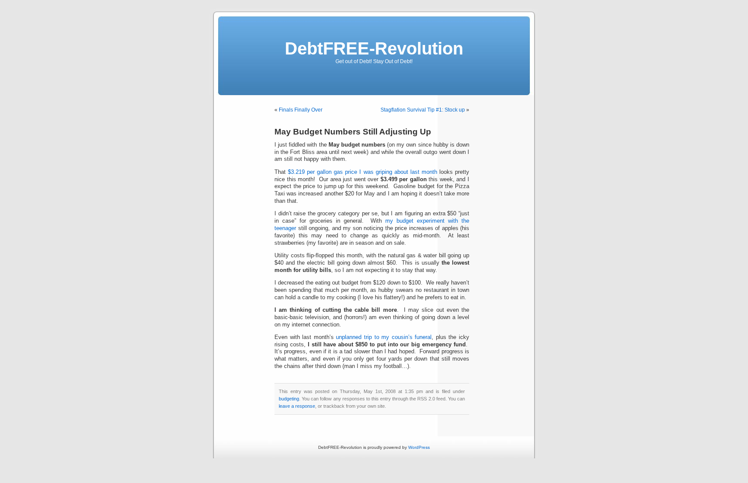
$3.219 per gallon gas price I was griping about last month (362, 172)
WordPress (419, 447)
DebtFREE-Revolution (374, 48)
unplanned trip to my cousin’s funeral (384, 337)
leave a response (297, 406)
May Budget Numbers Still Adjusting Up (352, 131)
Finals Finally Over (300, 110)
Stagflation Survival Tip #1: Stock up (422, 110)
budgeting (289, 398)
